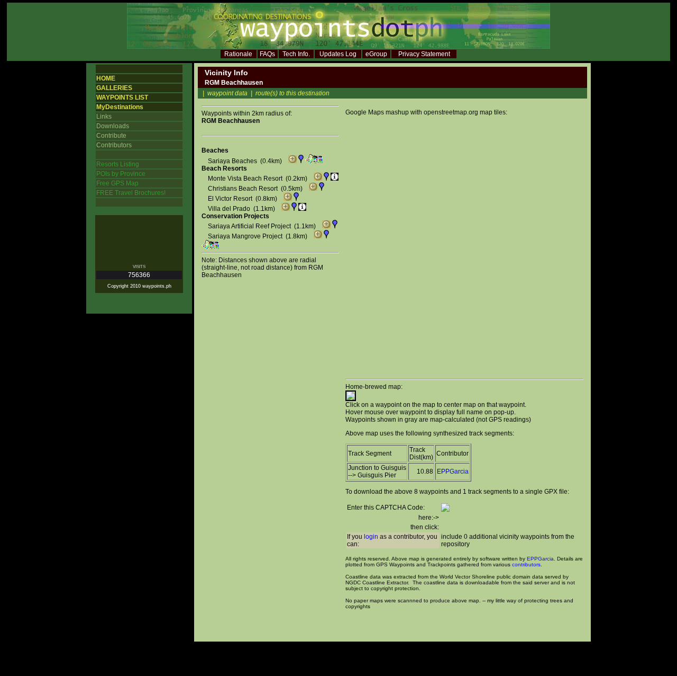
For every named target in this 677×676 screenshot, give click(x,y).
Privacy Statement (424, 54)
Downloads (112, 126)
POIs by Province (120, 173)
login (371, 536)
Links (104, 116)
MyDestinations (119, 107)
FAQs (267, 54)
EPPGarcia (453, 471)
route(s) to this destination (292, 93)
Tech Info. (296, 54)
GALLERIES (114, 88)
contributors (526, 564)
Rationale (238, 54)
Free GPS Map (117, 183)
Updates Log (337, 54)
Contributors (114, 145)
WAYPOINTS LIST (122, 97)
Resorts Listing (117, 164)
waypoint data (227, 93)
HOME (105, 78)
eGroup (376, 54)
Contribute (111, 135)
